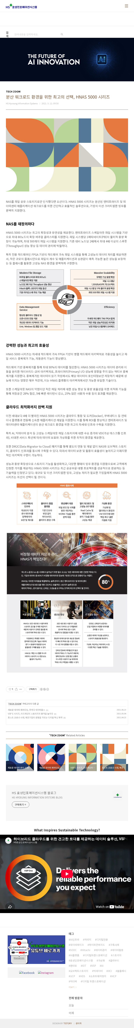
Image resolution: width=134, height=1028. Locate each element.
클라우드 (114, 960)
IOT (84, 965)
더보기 (72, 987)
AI (102, 965)
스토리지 (116, 955)
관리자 (78, 1023)
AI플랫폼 (74, 955)
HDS (82, 976)
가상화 (101, 960)
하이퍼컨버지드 (97, 944)
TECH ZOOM (14, 703)
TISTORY (68, 1023)
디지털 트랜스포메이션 (94, 981)
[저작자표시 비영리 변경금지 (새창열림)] (44, 689)
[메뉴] (126, 6)
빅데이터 (98, 971)
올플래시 (121, 971)
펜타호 (73, 965)
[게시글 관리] (20, 689)
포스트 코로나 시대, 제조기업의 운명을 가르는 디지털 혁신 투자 (35, 717)
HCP (113, 976)
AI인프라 (74, 939)
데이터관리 (101, 950)
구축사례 (114, 944)
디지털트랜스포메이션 (95, 955)
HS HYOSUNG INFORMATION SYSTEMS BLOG (37, 797)
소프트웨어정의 (98, 976)
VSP (94, 965)
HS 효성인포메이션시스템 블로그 (34, 793)
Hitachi (86, 950)
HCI (110, 971)
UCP (72, 976)
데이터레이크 (77, 944)
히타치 (87, 939)
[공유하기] (16, 689)
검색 (62, 34)
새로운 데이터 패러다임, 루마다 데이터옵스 (26, 709)
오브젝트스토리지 (79, 971)
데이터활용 (117, 950)
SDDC (73, 950)
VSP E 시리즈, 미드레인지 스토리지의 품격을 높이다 (30, 713)
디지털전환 (102, 939)
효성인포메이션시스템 (81, 960)
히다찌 (73, 981)
